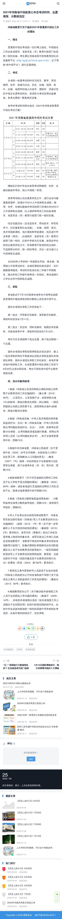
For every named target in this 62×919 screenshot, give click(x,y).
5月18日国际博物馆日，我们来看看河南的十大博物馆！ (46, 664)
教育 (37, 21)
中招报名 (9, 649)
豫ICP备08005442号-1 (45, 914)
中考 (20, 649)
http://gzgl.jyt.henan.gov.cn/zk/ (33, 60)
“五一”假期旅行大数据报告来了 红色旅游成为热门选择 (16, 664)
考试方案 (31, 649)
